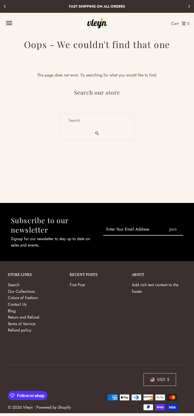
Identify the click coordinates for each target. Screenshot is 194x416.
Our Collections (21, 291)
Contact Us (17, 304)
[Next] (189, 6)
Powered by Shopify (53, 407)
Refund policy (19, 330)
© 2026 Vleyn (21, 407)
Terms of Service (21, 324)
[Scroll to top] (183, 402)
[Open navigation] (44, 23)
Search (13, 285)
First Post (77, 285)
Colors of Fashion (23, 298)
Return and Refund (23, 317)
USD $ (163, 379)
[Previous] (5, 6)
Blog (12, 311)
